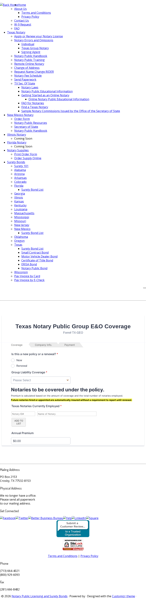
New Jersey (21, 225)
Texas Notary (16, 32)
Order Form (22, 119)
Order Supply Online (27, 158)
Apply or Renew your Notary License (38, 36)
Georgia (19, 194)
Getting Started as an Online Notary (45, 95)
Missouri (20, 221)
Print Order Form (25, 154)
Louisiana (20, 209)
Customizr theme (123, 596)
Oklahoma (21, 237)
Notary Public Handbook (30, 56)
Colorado (20, 182)
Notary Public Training (29, 60)
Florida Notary (16, 142)
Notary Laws (29, 87)
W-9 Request (22, 24)
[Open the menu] (144, 287)
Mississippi (21, 217)
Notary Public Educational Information (47, 91)
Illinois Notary (16, 135)
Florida (18, 186)
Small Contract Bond (35, 252)
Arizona (19, 174)
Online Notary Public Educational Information (58, 99)
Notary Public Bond (34, 268)
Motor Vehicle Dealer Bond (39, 256)
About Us (20, 9)
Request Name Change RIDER (34, 72)
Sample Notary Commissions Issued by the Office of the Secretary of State (70, 111)
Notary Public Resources (30, 123)
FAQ (17, 28)
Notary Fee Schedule (28, 76)
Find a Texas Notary (34, 107)
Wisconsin (21, 272)
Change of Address (27, 68)
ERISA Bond (29, 264)
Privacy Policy (30, 17)
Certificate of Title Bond (37, 260)
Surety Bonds (16, 162)
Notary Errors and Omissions (33, 40)
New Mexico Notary (20, 115)
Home (22, 5)
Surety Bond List (32, 190)
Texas (18, 245)
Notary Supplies (18, 150)
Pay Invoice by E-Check (29, 280)
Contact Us (21, 21)
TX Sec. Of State (24, 83)
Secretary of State (26, 127)
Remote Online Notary (29, 64)
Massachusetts (24, 213)
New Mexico (22, 229)
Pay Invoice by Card (27, 276)
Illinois (18, 197)
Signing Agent (30, 52)
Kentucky (20, 205)
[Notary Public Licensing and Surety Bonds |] (9, 5)
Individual (27, 44)
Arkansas (20, 178)
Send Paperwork (25, 79)
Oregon (19, 241)
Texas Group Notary (35, 48)
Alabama (20, 170)
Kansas (19, 201)
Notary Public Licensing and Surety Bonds (39, 596)
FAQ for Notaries (32, 103)
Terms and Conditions (36, 13)
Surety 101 (21, 166)
